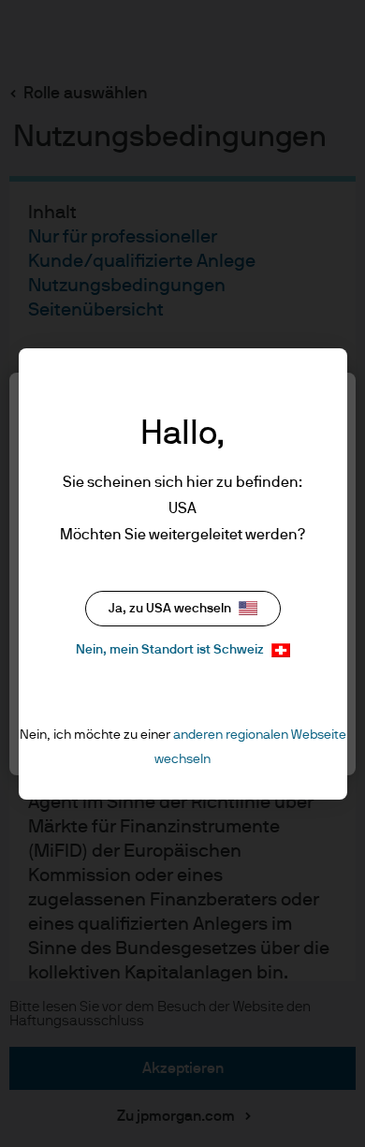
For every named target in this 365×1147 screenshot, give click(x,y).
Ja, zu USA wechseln (170, 608)
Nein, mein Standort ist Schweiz (170, 649)
